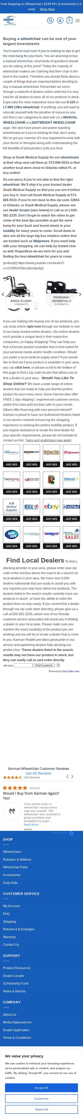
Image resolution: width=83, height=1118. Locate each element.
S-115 (71, 102)
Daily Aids (10, 882)
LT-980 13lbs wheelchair (21, 107)
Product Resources (16, 968)
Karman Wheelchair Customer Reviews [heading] (38, 768)
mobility (9, 231)
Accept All (41, 1087)
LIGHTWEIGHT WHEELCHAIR (53, 122)
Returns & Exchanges (18, 929)
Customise (41, 1098)
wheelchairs (11, 132)
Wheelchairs (12, 851)
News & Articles (14, 991)
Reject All (41, 1109)
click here (22, 367)
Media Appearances (17, 1022)
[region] (41, 1084)
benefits (13, 148)
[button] (50, 20)
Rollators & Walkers (17, 859)
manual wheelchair (19, 61)
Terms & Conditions (17, 1037)
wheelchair (31, 39)
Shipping (9, 921)
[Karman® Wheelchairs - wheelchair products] (16, 20)
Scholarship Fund (15, 983)
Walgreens (41, 241)
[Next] (79, 294)
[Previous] (3, 294)
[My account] (60, 20)
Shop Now (47, 9)
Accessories (12, 875)
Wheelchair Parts (15, 867)
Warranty (9, 937)
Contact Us (11, 944)
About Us (9, 1014)
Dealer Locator (13, 976)
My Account (11, 906)
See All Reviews (39, 773)
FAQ (6, 913)
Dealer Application (16, 1030)
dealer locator (19, 210)
